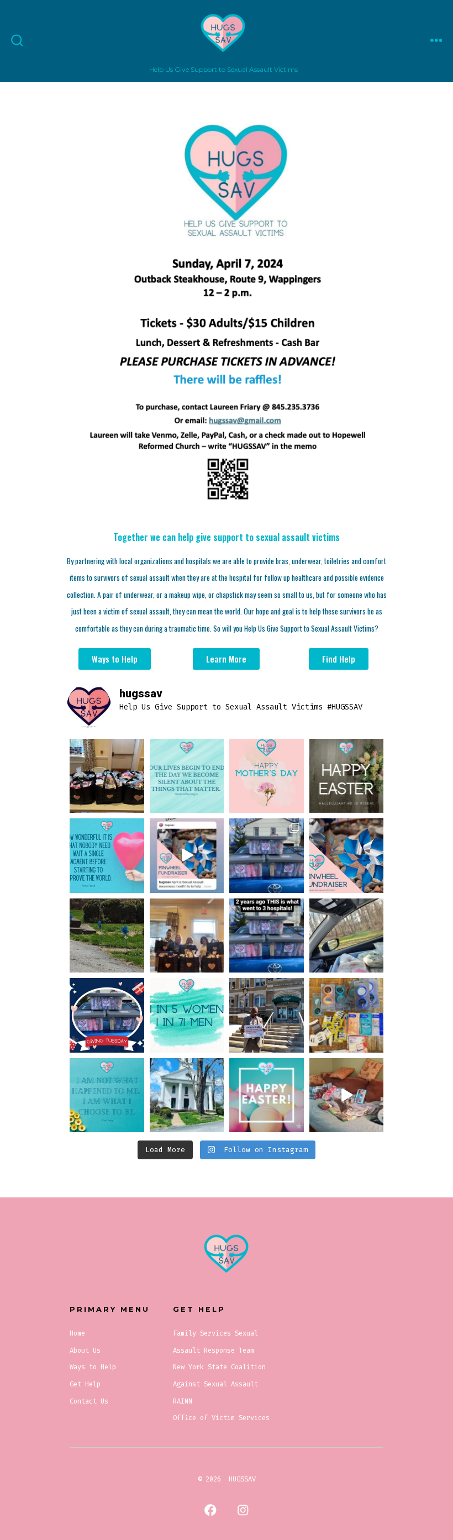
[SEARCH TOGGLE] (17, 41)
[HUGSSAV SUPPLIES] (346, 1095)
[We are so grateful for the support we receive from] (187, 1095)
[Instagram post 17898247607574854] (266, 935)
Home (77, 1333)
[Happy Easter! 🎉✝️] (346, 776)
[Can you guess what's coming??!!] (107, 935)
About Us (85, 1350)
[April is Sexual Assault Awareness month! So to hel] (346, 855)
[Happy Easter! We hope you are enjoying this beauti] (266, 1095)
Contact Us (89, 1401)
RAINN (182, 1401)
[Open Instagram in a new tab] (243, 1510)
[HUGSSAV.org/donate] (187, 855)
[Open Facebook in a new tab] (210, 1510)
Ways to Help (93, 1367)
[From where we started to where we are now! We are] (266, 855)
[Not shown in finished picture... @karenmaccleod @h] (187, 935)
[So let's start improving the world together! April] (107, 855)
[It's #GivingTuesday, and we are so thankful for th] (107, 1015)
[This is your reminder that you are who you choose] (107, 1095)
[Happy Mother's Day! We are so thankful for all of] (266, 776)
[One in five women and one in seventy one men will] (187, 1015)
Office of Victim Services (221, 1417)
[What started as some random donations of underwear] (346, 1015)
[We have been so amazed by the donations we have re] (107, 776)
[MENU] (436, 41)
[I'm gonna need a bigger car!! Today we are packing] (346, 935)
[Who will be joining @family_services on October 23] (266, 1015)
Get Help (85, 1384)
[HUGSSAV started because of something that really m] (187, 776)
